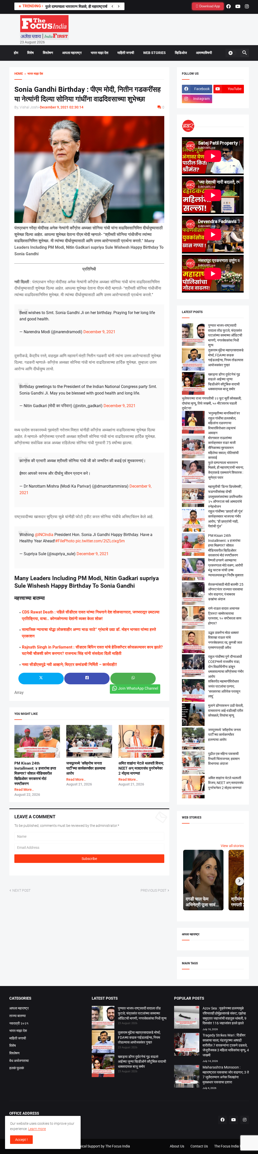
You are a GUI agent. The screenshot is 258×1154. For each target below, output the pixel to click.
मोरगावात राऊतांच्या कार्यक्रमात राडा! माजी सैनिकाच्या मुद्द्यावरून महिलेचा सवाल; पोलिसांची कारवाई (223, 448)
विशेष (30, 53)
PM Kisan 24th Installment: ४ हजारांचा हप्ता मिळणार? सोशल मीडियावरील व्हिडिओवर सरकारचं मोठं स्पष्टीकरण (35, 773)
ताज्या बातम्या (17, 1016)
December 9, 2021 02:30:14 (61, 107)
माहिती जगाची (125, 53)
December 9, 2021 (99, 331)
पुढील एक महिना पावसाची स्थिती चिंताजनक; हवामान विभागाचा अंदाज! (224, 759)
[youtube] (237, 6)
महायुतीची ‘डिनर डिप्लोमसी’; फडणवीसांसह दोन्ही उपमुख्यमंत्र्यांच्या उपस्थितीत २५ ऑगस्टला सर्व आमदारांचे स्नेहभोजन (225, 496)
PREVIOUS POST (153, 890)
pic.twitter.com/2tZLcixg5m (100, 541)
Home (18, 73)
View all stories (232, 846)
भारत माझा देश (99, 53)
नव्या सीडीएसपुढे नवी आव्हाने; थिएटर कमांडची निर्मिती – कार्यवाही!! (69, 664)
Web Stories (154, 53)
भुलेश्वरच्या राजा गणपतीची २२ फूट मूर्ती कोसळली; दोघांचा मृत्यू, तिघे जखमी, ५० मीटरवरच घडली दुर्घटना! (211, 403)
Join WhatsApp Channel (138, 688)
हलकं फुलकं (16, 1068)
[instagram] (247, 6)
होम (16, 53)
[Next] (118, 6)
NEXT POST (21, 890)
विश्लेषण (48, 53)
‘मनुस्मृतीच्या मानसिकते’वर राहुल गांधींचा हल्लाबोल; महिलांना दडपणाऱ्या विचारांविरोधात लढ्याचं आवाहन (224, 423)
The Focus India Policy (231, 1146)
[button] (232, 52)
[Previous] (112, 6)
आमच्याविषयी (204, 53)
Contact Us (199, 1146)
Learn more (37, 1129)
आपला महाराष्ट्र (72, 53)
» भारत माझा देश (33, 73)
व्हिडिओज (181, 53)
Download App (209, 6)
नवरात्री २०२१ (18, 1023)
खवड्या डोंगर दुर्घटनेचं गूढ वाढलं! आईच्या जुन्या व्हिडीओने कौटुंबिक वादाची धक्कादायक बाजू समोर (142, 1061)
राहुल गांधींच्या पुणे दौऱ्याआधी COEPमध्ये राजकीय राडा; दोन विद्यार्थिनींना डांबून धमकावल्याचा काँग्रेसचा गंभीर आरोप (226, 666)
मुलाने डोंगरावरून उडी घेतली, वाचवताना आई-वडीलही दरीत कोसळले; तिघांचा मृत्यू (225, 710)
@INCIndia (44, 534)
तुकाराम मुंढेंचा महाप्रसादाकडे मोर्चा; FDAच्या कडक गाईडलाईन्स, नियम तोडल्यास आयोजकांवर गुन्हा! (139, 1037)
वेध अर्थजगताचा (19, 1061)
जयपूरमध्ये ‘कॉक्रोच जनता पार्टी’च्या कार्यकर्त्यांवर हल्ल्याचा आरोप (85, 768)
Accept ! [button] (21, 1140)
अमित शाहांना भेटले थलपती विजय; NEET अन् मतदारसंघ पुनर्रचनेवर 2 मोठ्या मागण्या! (141, 768)
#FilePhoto (65, 541)
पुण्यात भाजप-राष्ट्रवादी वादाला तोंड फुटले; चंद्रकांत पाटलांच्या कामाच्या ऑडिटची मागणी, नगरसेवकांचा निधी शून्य (225, 335)
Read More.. (24, 789)
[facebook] (228, 6)
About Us (177, 1146)
